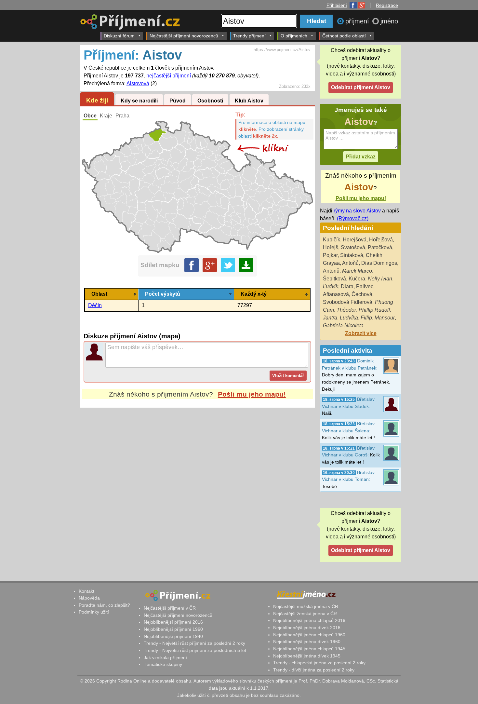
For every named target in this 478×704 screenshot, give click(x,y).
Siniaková (351, 255)
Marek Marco (357, 271)
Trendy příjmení (249, 35)
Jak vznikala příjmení (165, 657)
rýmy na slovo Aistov (357, 210)
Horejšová (354, 239)
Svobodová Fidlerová (347, 302)
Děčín (95, 305)
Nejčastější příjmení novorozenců (184, 35)
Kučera (357, 278)
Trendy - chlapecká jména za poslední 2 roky (319, 662)
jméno (389, 21)
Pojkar (330, 255)
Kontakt (86, 591)
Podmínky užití (94, 612)
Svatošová (353, 247)
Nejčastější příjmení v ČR (170, 608)
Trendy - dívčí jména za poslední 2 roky (313, 669)
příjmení (358, 21)
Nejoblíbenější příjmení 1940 (173, 636)
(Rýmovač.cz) (352, 218)
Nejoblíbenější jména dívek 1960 (306, 641)
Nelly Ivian (380, 278)
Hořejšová (381, 239)
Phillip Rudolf (374, 310)
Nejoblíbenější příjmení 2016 (173, 622)
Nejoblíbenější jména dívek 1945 (306, 655)
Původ (177, 100)
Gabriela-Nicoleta (343, 325)
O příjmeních (294, 35)
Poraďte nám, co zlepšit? (104, 605)
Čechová (362, 294)
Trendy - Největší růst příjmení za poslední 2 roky (194, 643)
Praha (122, 115)
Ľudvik (330, 286)
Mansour (385, 317)
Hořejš (330, 247)
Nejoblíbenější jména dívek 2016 (306, 627)
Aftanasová (336, 294)
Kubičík (331, 239)
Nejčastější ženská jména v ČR (305, 613)
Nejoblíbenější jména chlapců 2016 (309, 620)
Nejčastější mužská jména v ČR (305, 606)
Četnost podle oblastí (344, 35)
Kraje (106, 115)
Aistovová (137, 83)
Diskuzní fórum (119, 35)
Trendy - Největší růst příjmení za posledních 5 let (195, 650)
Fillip (366, 317)
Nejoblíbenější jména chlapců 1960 (309, 634)
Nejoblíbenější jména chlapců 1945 (309, 648)
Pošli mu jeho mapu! (252, 394)
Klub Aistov (249, 100)
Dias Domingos (379, 263)
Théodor (346, 310)
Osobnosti (210, 100)
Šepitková (334, 278)
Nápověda (89, 598)
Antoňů (350, 263)
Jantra (330, 317)
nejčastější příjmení (168, 75)
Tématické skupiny (163, 664)
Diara (347, 286)
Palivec (364, 286)
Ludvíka (349, 317)
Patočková (380, 247)
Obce (90, 115)
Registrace (387, 5)
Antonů (331, 271)
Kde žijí (97, 100)
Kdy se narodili (139, 100)
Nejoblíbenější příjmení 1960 (173, 629)
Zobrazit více (361, 333)
